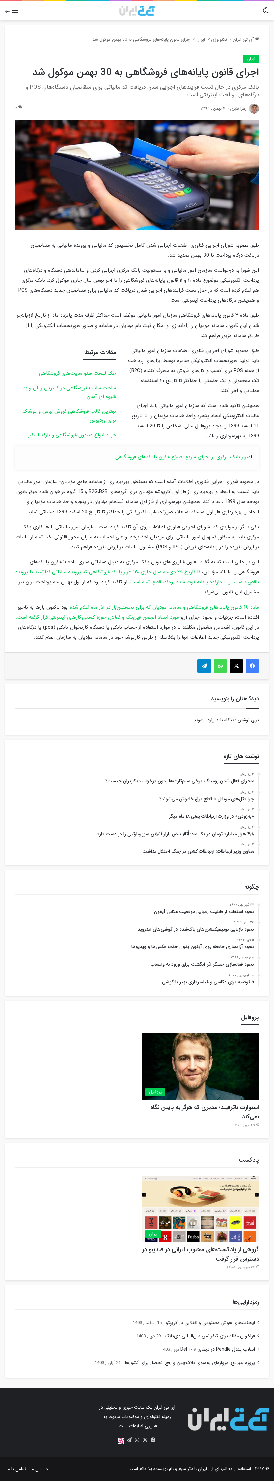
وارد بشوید (204, 720)
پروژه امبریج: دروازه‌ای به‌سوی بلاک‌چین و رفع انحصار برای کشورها (190, 1363)
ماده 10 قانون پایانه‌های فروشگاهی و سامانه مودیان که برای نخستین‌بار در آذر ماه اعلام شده (164, 607)
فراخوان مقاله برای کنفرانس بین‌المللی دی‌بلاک (210, 1336)
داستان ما (39, 1469)
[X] (145, 1440)
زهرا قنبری (238, 108)
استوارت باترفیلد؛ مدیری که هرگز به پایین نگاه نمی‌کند (204, 1112)
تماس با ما (16, 1469)
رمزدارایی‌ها (246, 1302)
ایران (200, 39)
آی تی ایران (244, 39)
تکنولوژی (219, 39)
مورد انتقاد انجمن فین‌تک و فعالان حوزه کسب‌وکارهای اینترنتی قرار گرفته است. (97, 617)
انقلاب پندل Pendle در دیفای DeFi (217, 1349)
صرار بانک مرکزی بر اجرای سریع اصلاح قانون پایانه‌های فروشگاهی (183, 457)
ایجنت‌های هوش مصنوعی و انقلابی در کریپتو (210, 1323)
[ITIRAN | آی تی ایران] (136, 11)
